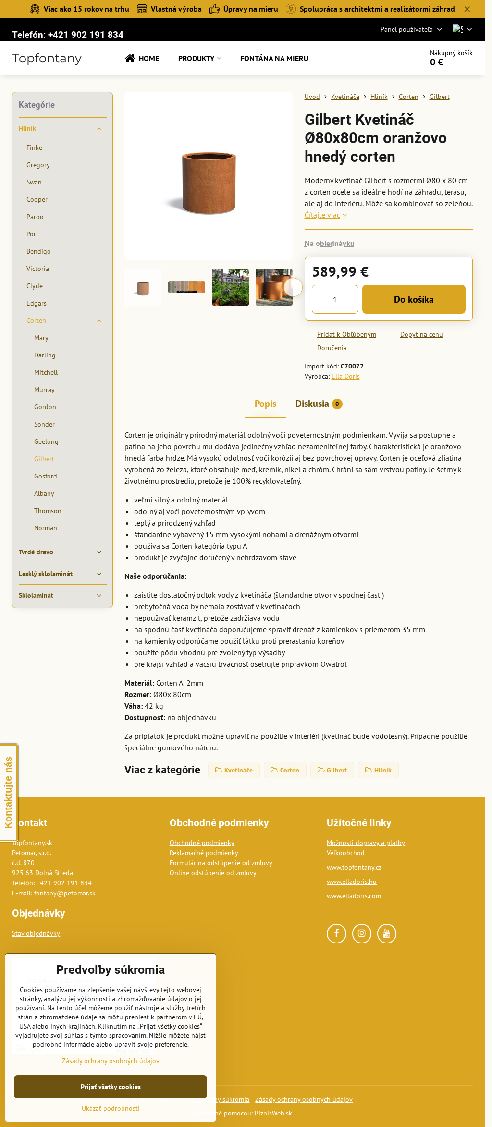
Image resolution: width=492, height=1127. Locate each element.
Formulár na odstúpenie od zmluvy (221, 862)
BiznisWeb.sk (273, 1113)
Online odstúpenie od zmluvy (213, 873)
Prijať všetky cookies (111, 1086)
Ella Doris (346, 376)
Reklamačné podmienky (204, 852)
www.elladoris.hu (352, 881)
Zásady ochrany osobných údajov (304, 1099)
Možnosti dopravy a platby (366, 842)
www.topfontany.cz (354, 867)
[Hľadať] (388, 58)
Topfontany (47, 58)
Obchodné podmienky (202, 842)
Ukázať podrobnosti (111, 1108)
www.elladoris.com (354, 896)
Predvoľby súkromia (220, 1099)
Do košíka (414, 299)
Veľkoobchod (346, 852)
